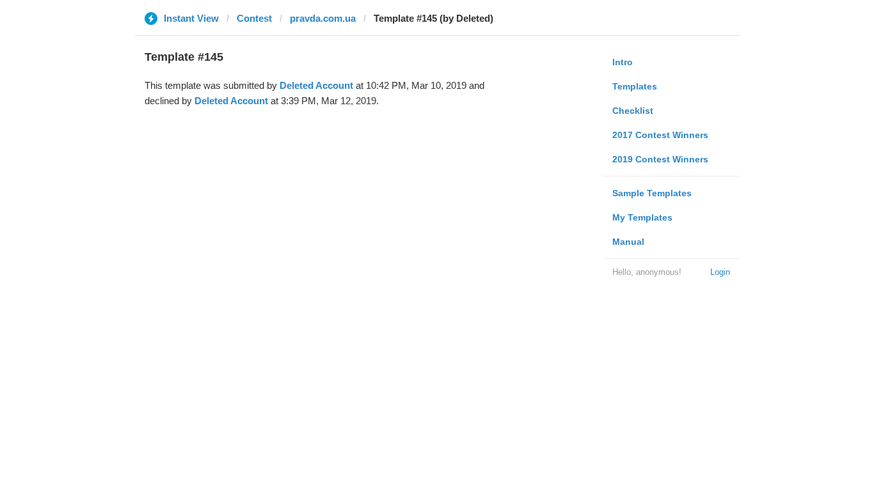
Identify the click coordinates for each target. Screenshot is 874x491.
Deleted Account (316, 85)
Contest (254, 18)
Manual (628, 242)
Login (720, 272)
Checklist (632, 110)
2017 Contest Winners (660, 135)
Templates (634, 86)
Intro (622, 62)
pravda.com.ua (323, 18)
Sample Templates (652, 193)
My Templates (642, 217)
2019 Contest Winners (660, 159)
